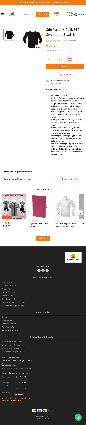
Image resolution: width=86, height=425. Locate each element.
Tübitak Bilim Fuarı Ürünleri (13, 302)
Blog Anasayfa (8, 327)
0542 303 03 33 (20, 383)
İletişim (5, 317)
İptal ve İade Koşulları (11, 348)
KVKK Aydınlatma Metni (12, 341)
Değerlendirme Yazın (71, 179)
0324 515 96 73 (20, 377)
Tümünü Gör (43, 238)
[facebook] (39, 270)
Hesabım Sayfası (9, 324)
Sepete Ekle (70, 59)
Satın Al (65, 66)
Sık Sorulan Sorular (10, 330)
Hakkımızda (7, 320)
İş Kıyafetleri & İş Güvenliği (13, 306)
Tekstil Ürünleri (8, 292)
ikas (47, 418)
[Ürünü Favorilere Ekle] (81, 59)
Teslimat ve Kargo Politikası (13, 352)
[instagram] (43, 270)
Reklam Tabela (8, 289)
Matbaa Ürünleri (9, 285)
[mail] (47, 270)
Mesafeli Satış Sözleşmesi (12, 345)
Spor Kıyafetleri (8, 299)
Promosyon (7, 282)
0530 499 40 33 (20, 388)
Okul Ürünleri (7, 296)
